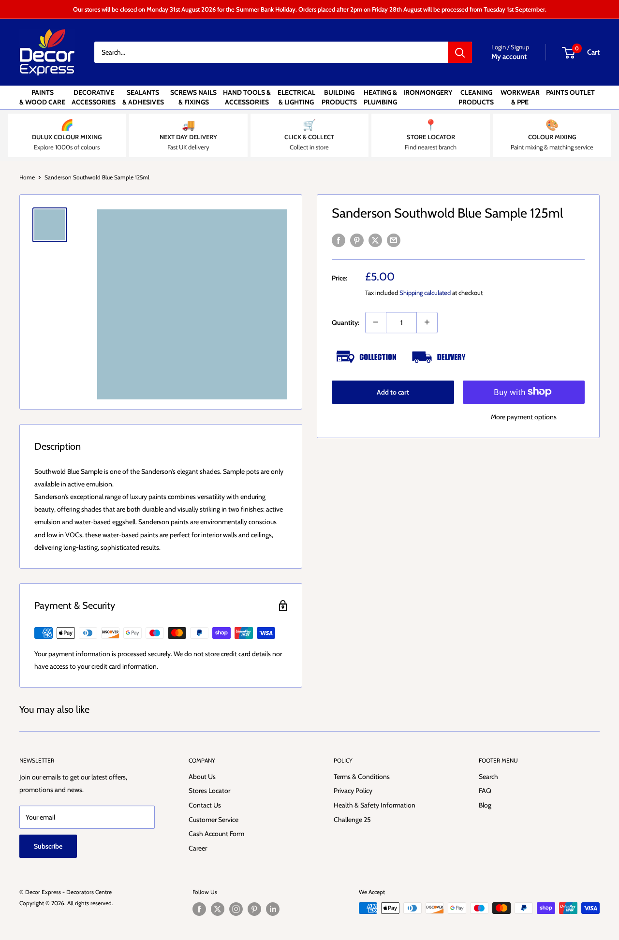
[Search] (460, 52)
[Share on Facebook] (338, 240)
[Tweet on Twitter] (375, 240)
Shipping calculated (425, 292)
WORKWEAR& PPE (520, 97)
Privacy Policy (353, 790)
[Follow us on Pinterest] (254, 909)
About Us (202, 776)
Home (27, 177)
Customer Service (213, 819)
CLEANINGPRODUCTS (476, 97)
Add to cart (393, 391)
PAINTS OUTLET (570, 92)
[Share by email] (393, 240)
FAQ (485, 790)
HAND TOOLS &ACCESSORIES (247, 97)
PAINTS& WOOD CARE (42, 97)
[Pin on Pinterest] (357, 240)
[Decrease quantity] (376, 322)
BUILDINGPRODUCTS (339, 97)
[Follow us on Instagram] (236, 909)
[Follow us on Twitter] (217, 909)
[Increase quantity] (427, 322)
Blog (485, 805)
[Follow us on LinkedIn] (273, 909)
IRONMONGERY (427, 92)
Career (198, 848)
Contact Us (205, 805)
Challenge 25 (352, 819)
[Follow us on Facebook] (199, 909)
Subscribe (48, 846)
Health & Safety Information (374, 805)
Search (488, 776)
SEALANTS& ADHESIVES (143, 97)
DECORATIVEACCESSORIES (94, 97)
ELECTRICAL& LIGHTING (296, 97)
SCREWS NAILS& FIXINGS (193, 97)
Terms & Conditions (362, 776)
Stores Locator (209, 790)
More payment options (524, 416)
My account (509, 56)
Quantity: (345, 322)
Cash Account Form (216, 833)
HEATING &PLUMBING (380, 97)
